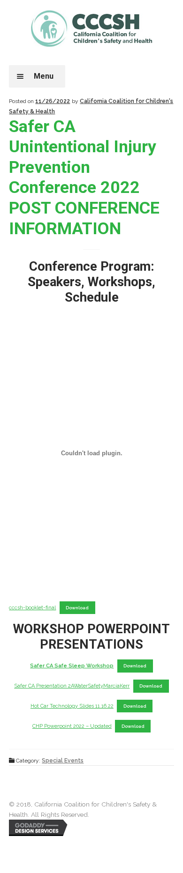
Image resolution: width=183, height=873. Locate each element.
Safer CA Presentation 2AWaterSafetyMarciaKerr (72, 686)
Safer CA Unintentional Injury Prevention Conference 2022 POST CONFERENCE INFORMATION (84, 177)
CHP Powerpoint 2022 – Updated (72, 726)
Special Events (63, 760)
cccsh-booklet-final (32, 608)
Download (77, 607)
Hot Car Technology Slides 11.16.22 (72, 706)
